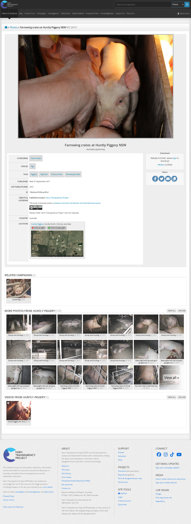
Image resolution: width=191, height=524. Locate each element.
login (174, 158)
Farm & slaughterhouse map (130, 478)
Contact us (66, 488)
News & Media (78, 13)
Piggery (34, 174)
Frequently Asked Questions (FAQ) (76, 481)
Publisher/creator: (37, 197)
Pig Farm (44, 174)
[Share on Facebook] (155, 179)
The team (66, 470)
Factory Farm (56, 174)
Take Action (65, 13)
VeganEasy (160, 501)
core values (48, 487)
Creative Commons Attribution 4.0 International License (77, 203)
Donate (121, 452)
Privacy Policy (8, 496)
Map (21, 13)
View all (172, 310)
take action (48, 492)
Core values (66, 477)
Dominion (128, 471)
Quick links (122, 504)
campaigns (20, 492)
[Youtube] (179, 454)
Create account (124, 501)
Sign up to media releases (166, 482)
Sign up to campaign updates (168, 467)
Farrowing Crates (73, 174)
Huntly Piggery (37, 224)
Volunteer (122, 456)
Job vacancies (67, 484)
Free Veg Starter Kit (164, 498)
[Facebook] (159, 454)
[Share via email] (168, 179)
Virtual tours (123, 482)
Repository (126, 475)
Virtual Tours (29, 13)
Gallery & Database (9, 13)
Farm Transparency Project (57, 197)
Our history (66, 473)
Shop (120, 460)
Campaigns (41, 13)
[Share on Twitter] (162, 179)
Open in (39, 228)
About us (65, 466)
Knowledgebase (107, 13)
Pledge (158, 494)
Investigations (53, 13)
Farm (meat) (36, 158)
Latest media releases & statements (171, 479)
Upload (181, 310)
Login (120, 497)
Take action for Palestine (13, 507)
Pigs (32, 166)
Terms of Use (8, 500)
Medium (161, 164)
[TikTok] (172, 454)
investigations (34, 492)
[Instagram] (166, 454)
